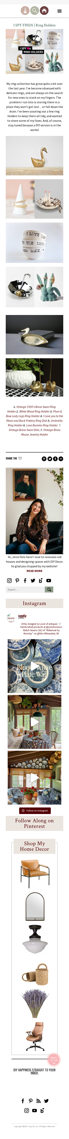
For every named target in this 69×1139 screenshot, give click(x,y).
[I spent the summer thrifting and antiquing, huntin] (34, 722)
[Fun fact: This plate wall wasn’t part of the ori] (34, 666)
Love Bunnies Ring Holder (42, 425)
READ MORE (35, 571)
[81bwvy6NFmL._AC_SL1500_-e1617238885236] (35, 920)
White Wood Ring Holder (34, 411)
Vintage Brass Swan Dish (24, 430)
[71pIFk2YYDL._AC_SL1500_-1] (35, 887)
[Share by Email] (60, 459)
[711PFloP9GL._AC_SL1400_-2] (35, 984)
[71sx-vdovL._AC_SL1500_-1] (35, 1017)
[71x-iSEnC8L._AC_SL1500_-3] (35, 1050)
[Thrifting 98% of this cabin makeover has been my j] (34, 778)
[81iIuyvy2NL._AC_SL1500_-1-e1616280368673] (35, 952)
